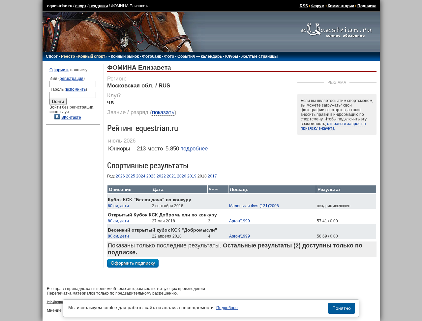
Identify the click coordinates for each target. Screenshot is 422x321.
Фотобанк (151, 56)
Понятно (341, 308)
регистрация (71, 78)
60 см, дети (118, 206)
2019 (191, 176)
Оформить (59, 70)
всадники (98, 6)
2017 (212, 176)
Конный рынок (125, 56)
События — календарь (199, 56)
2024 (140, 176)
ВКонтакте (71, 117)
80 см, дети (118, 221)
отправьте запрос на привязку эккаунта (333, 126)
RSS (304, 6)
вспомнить (76, 89)
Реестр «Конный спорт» (84, 56)
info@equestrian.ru (62, 302)
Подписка (367, 6)
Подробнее (227, 307)
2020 (181, 176)
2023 (151, 176)
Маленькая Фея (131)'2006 (254, 206)
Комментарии (341, 6)
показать (163, 112)
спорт (80, 6)
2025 (130, 176)
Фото (169, 56)
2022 (161, 176)
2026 (120, 176)
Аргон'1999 (239, 221)
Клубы (231, 56)
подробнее (194, 148)
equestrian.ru (59, 6)
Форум (317, 6)
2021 (171, 176)
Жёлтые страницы (259, 56)
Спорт (52, 56)
